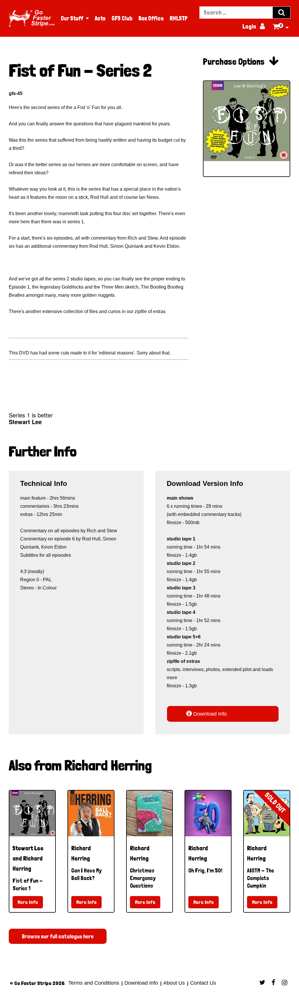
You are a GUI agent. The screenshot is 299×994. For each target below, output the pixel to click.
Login (253, 26)
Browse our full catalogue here (57, 936)
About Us (174, 983)
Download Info (206, 713)
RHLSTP (179, 18)
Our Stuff (72, 18)
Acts (100, 18)
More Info (28, 902)
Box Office (151, 18)
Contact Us (202, 983)
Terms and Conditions (94, 983)
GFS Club (122, 18)
